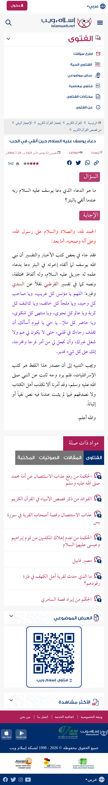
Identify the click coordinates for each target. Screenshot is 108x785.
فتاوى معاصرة (81, 86)
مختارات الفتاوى (80, 97)
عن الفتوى (84, 107)
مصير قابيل (82, 560)
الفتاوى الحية (81, 64)
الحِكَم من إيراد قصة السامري (66, 599)
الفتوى (81, 38)
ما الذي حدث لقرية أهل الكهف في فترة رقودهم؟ (61, 580)
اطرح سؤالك (83, 54)
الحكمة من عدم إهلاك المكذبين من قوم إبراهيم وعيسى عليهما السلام (55, 541)
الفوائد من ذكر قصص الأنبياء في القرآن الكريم (51, 499)
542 (11, 164)
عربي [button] (94, 6)
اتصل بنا (42, 717)
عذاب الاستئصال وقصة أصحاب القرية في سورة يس (53, 519)
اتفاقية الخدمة (64, 717)
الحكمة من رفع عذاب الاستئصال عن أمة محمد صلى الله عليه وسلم (55, 480)
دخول (16, 5)
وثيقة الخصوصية (91, 717)
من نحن (25, 717)
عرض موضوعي (80, 75)
